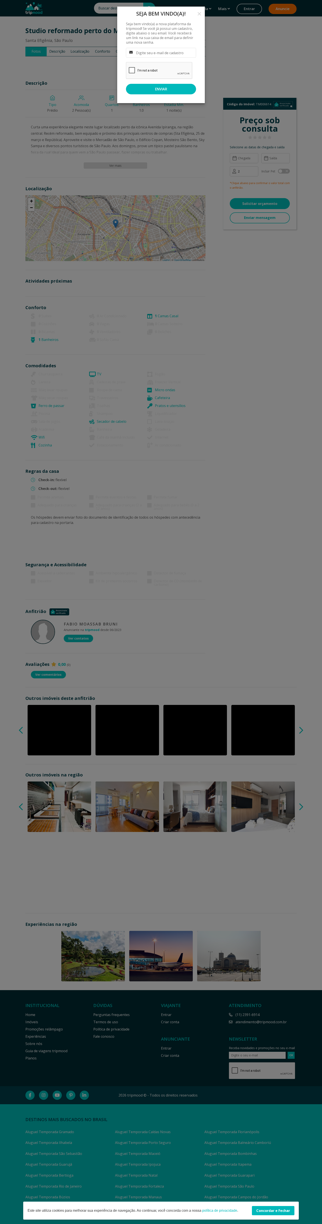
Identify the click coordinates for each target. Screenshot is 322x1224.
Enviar (161, 89)
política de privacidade (219, 1210)
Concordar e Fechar (273, 1210)
